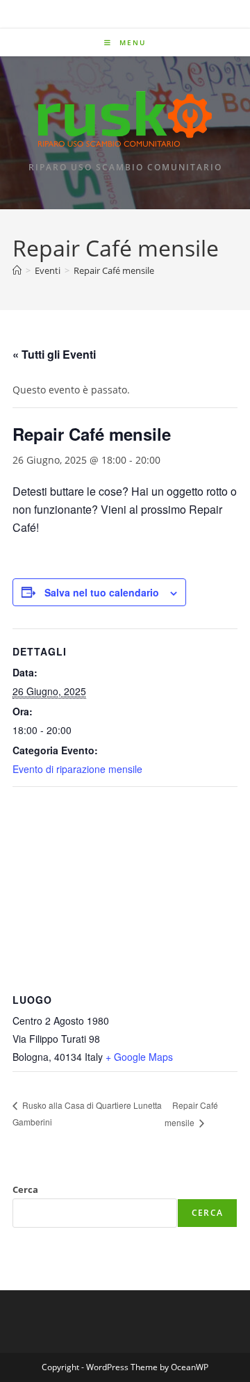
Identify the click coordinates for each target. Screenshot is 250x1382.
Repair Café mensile (114, 270)
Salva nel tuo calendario (101, 592)
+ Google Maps (139, 1057)
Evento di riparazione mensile (77, 769)
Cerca (25, 1189)
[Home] (17, 270)
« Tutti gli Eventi (54, 354)
